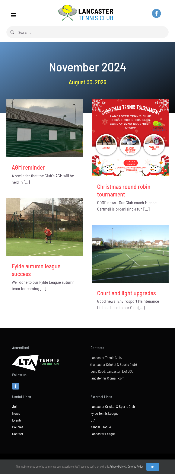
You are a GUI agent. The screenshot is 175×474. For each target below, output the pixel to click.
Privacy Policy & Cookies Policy (126, 466)
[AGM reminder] (44, 128)
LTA (92, 420)
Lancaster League (102, 434)
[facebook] (156, 13)
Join (15, 406)
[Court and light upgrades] (130, 254)
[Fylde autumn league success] (44, 227)
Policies (17, 427)
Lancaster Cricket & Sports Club (112, 406)
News (16, 413)
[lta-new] (35, 356)
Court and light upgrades (126, 293)
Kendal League (100, 427)
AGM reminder (28, 167)
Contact (17, 434)
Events (17, 420)
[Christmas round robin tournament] (130, 137)
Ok (152, 466)
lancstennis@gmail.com (107, 378)
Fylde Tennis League (104, 413)
